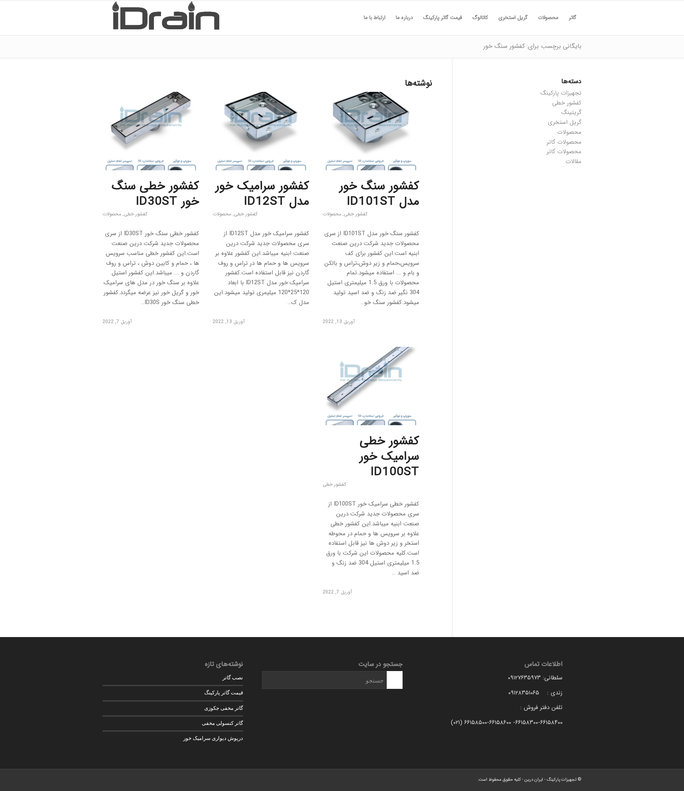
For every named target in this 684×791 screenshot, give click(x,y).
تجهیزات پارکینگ (560, 93)
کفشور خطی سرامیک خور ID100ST (389, 456)
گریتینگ (571, 112)
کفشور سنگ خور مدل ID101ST (379, 194)
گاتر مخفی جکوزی (223, 708)
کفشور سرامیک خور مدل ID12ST (262, 194)
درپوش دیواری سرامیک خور (213, 738)
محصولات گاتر (564, 142)
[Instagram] (108, 779)
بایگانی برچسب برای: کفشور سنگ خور (532, 46)
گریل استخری (564, 122)
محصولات (332, 214)
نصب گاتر (232, 677)
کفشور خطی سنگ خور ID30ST (155, 194)
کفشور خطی (355, 214)
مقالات (573, 161)
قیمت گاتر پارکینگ (223, 692)
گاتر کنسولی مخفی (222, 723)
